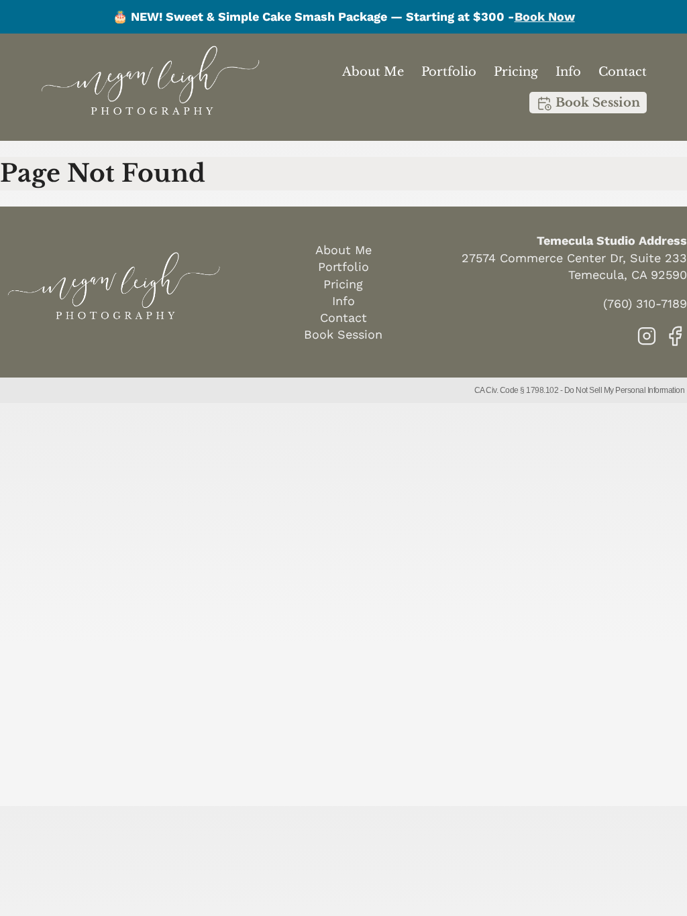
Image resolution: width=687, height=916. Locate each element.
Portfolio (448, 71)
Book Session (596, 102)
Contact (622, 71)
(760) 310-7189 (645, 303)
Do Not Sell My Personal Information (624, 390)
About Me (373, 71)
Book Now (545, 16)
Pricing (516, 71)
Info (568, 71)
